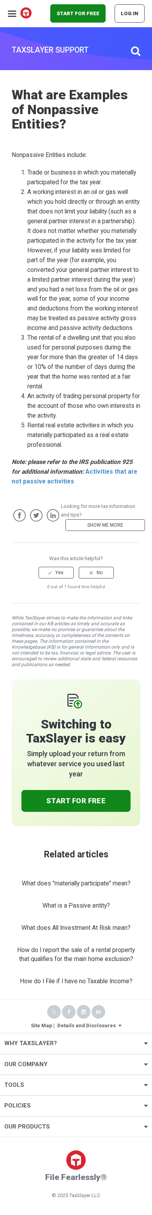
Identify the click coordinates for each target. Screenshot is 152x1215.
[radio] (56, 572)
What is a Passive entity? (76, 905)
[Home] (26, 13)
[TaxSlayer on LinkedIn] (98, 1012)
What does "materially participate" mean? (76, 883)
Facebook (19, 515)
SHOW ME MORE (105, 525)
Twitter (36, 515)
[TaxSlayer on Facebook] (69, 1012)
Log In (129, 13)
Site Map (41, 1025)
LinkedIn (53, 515)
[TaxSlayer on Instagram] (83, 1012)
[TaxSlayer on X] (54, 1012)
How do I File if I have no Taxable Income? (76, 981)
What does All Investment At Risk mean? (76, 927)
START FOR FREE (78, 13)
